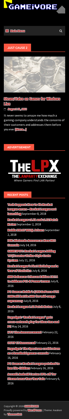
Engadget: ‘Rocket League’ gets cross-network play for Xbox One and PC (33, 321)
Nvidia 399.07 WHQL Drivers (25, 230)
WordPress (35, 410)
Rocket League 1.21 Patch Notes (29, 306)
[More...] (20, 129)
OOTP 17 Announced (21, 343)
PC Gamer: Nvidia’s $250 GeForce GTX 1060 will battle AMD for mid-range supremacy (33, 296)
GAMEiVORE (31, 406)
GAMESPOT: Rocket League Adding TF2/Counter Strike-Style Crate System (31, 255)
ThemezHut (14, 414)
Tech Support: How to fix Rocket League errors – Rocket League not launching (31, 209)
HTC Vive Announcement (24, 332)
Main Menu (17, 31)
